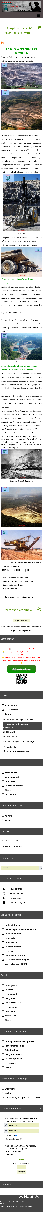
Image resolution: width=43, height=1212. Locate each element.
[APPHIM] (21, 6)
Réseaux (21, 1184)
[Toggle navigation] (38, 15)
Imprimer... (30, 597)
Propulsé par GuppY (7, 1202)
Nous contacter (16, 889)
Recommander (16, 893)
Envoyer (21, 1172)
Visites (21, 831)
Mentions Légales (17, 902)
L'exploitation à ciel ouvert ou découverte (17, 725)
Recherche (21, 858)
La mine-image (10, 737)
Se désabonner (13, 1139)
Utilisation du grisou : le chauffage (18, 741)
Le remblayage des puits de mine (18, 719)
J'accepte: (10, 1154)
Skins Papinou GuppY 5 (9, 1206)
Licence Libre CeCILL (26, 1206)
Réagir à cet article (21, 621)
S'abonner (10, 1136)
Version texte (15, 898)
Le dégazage (9, 732)
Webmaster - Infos (21, 878)
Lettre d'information (21, 1108)
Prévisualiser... (14, 597)
